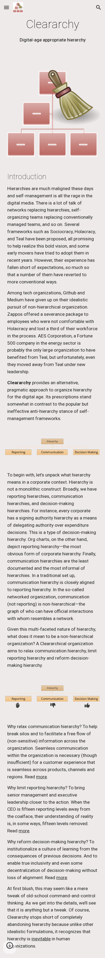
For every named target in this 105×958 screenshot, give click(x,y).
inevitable (41, 938)
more (41, 776)
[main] (52, 30)
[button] (6, 7)
